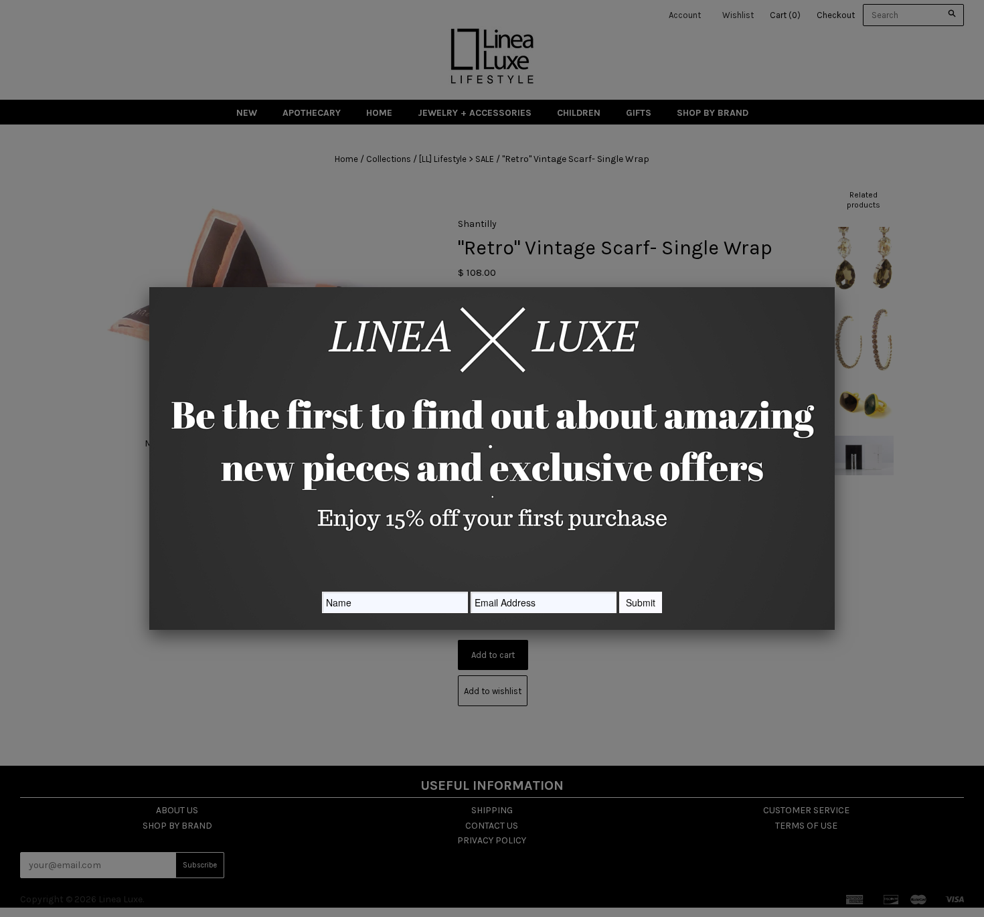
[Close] (835, 287)
